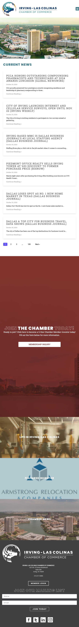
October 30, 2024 (11, 84)
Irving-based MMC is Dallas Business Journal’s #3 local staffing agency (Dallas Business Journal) (35, 138)
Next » (37, 244)
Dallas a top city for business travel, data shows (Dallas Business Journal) (36, 223)
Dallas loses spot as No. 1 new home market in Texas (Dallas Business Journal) (34, 196)
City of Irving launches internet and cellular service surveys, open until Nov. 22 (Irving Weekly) (39, 108)
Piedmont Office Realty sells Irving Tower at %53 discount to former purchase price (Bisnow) (34, 166)
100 (29, 244)
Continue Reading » (13, 94)
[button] (77, 8)
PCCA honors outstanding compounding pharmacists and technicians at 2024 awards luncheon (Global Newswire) (37, 78)
